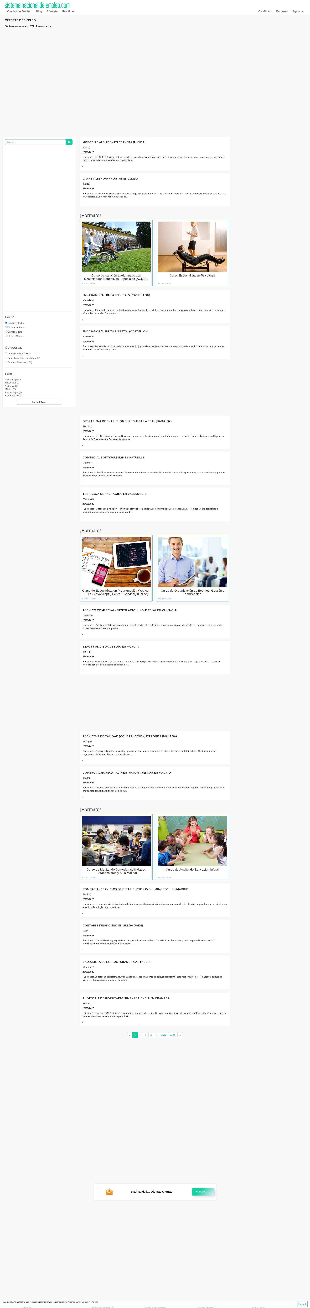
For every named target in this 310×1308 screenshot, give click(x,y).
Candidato (264, 11)
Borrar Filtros (39, 402)
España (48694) (13, 395)
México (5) (10, 389)
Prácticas (68, 11)
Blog (39, 11)
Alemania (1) (11, 386)
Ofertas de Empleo (19, 11)
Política (95, 1302)
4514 (163, 1035)
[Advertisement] (155, 56)
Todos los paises (13, 379)
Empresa (282, 11)
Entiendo (302, 1304)
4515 (173, 1035)
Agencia (297, 11)
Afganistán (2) (12, 382)
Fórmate (52, 11)
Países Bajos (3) (13, 392)
